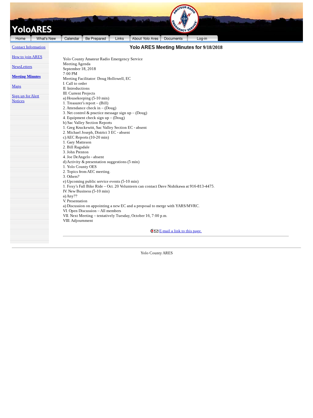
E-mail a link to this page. (180, 231)
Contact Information (29, 47)
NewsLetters (22, 66)
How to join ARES (27, 56)
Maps (16, 86)
